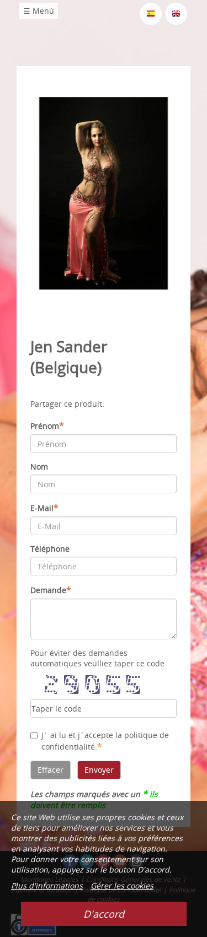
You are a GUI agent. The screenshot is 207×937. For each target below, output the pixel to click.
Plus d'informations (47, 885)
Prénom (47, 425)
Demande (50, 590)
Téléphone (50, 548)
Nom (39, 466)
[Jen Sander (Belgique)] (103, 192)
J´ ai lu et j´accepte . (105, 741)
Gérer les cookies (122, 885)
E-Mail (44, 508)
